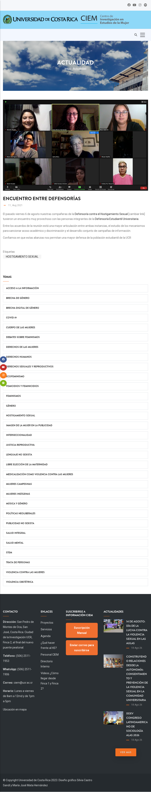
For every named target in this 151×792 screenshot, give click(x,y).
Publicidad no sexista (20, 523)
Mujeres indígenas (18, 494)
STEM (9, 552)
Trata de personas (18, 562)
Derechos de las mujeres (22, 347)
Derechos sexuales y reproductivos (29, 366)
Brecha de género (17, 298)
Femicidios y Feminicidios (22, 386)
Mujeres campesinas (19, 484)
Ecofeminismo (15, 376)
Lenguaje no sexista (19, 454)
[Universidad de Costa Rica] (40, 19)
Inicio (68, 68)
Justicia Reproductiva (20, 445)
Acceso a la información (22, 288)
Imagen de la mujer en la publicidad (29, 425)
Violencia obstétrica (19, 582)
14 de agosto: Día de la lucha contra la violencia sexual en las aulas (136, 632)
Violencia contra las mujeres (25, 572)
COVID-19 (11, 317)
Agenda (46, 636)
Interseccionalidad (19, 435)
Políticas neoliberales (20, 513)
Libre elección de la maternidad (27, 464)
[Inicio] (104, 20)
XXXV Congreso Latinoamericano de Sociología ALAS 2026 (137, 724)
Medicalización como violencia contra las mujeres (39, 474)
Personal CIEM (50, 654)
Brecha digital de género (22, 308)
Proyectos (47, 622)
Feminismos (13, 396)
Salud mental (14, 543)
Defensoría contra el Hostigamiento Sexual (101, 214)
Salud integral (16, 533)
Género (11, 406)
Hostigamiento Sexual (22, 256)
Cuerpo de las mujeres (20, 327)
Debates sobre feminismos (23, 337)
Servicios (46, 629)
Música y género (17, 503)
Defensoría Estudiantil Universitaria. (117, 219)
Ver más (126, 752)
